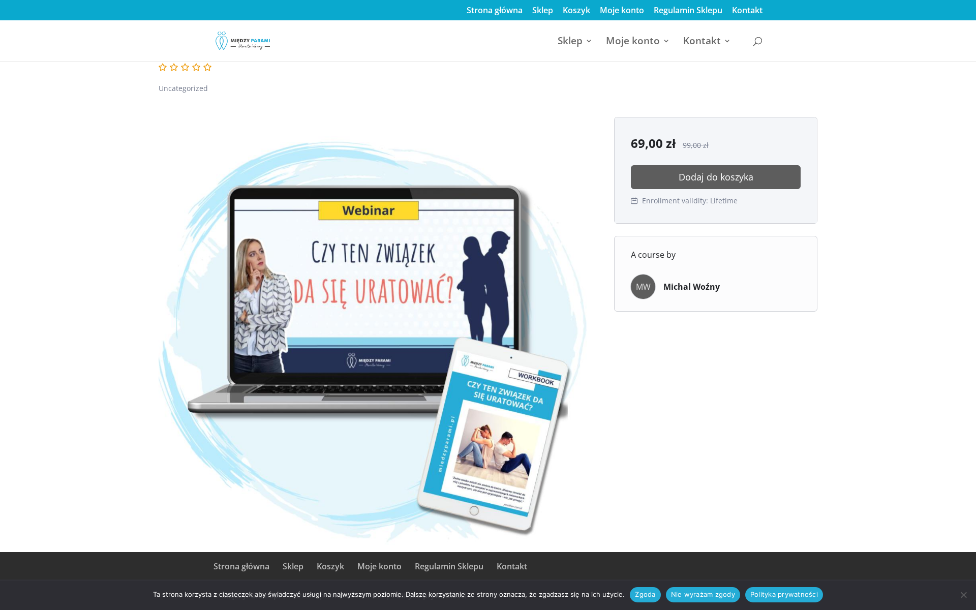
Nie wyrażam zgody (703, 594)
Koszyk (576, 11)
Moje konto (622, 11)
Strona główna (495, 11)
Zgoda (645, 594)
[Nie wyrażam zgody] (963, 595)
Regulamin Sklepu (688, 11)
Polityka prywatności (784, 594)
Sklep (542, 11)
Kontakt (747, 11)
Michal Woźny (691, 286)
